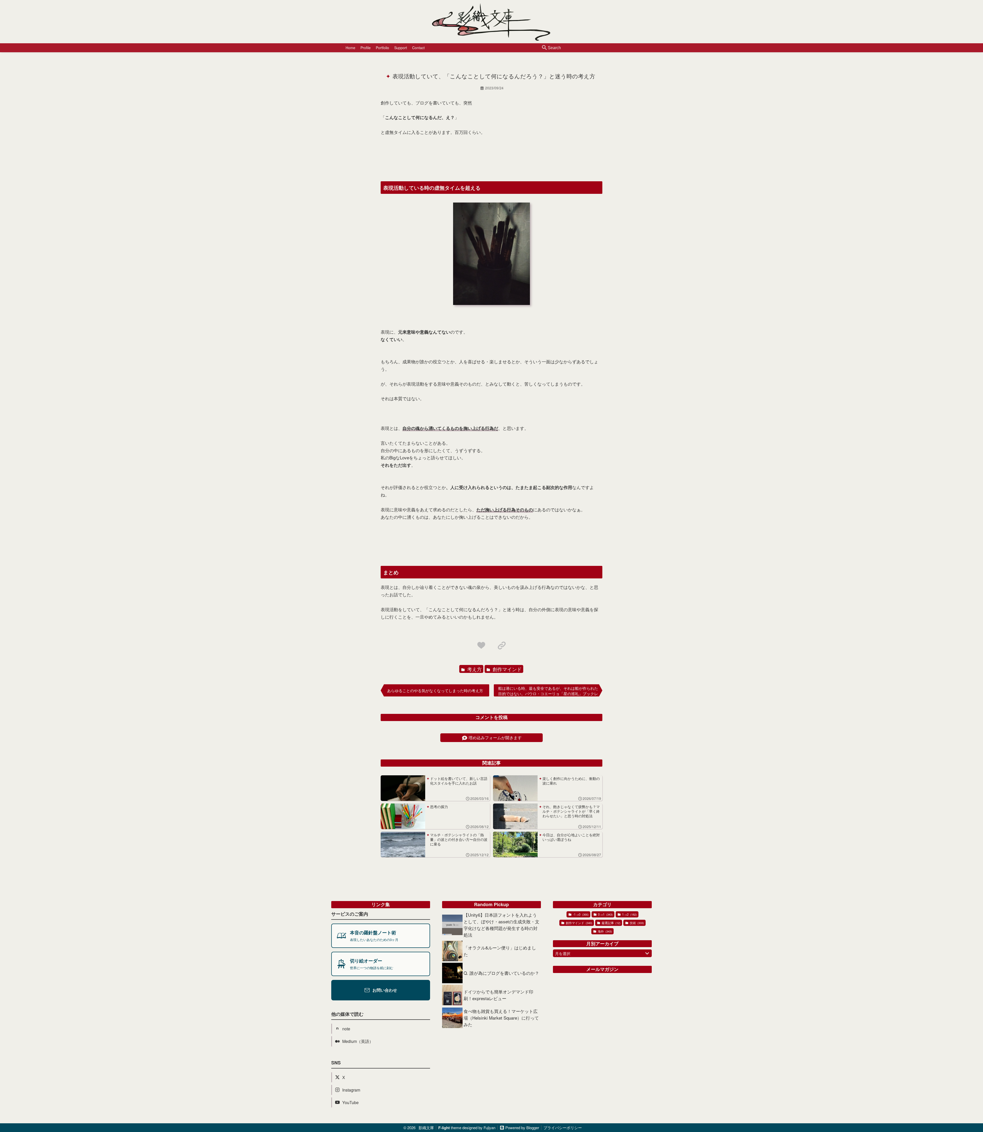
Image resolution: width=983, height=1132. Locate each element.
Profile (365, 47)
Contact (418, 47)
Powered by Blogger (522, 1127)
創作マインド (506, 668)
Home (350, 47)
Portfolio (382, 47)
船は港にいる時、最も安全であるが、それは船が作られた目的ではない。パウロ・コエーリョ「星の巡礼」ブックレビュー (548, 690)
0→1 (605, 914)
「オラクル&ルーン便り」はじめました (500, 950)
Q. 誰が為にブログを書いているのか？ (501, 973)
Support (400, 47)
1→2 (629, 914)
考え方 (474, 668)
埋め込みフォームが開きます (495, 737)
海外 (604, 931)
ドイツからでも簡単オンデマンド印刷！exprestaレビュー (498, 994)
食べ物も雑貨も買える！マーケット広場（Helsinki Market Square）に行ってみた (501, 1018)
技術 (636, 923)
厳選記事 (611, 923)
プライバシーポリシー (562, 1127)
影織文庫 (426, 1127)
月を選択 (562, 953)
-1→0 (580, 914)
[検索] (544, 47)
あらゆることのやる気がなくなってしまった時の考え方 (435, 690)
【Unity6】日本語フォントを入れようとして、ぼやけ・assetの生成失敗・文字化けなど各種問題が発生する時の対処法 (501, 925)
